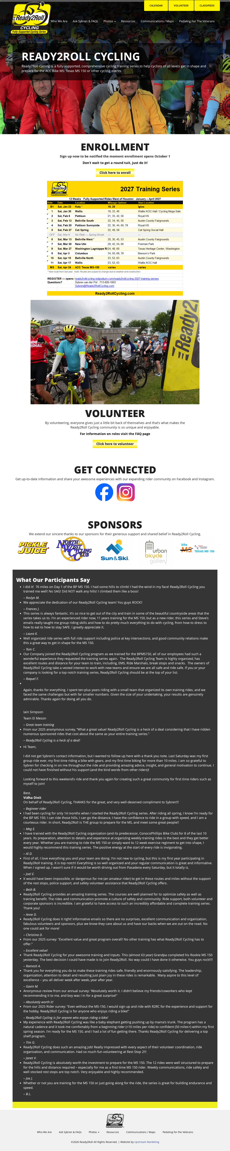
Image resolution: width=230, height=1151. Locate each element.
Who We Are (59, 21)
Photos (109, 21)
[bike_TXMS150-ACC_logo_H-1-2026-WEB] (197, 548)
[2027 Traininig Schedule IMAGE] (115, 238)
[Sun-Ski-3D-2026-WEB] (115, 550)
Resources (128, 21)
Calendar (156, 5)
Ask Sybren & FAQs (85, 21)
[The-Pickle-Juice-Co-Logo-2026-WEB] (33, 547)
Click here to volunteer (115, 444)
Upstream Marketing (146, 1142)
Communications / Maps (157, 21)
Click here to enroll (115, 172)
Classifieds (207, 5)
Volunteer (181, 5)
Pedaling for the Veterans (197, 21)
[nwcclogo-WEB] (74, 548)
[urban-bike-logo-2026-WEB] (156, 551)
